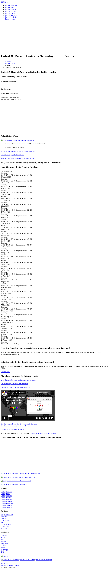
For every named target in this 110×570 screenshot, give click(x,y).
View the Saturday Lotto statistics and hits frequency (18, 380)
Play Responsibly (7, 515)
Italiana (3, 541)
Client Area (5, 520)
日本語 (3, 545)
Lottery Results (10, 11)
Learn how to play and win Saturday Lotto (15, 387)
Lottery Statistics (10, 13)
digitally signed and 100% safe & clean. (43, 433)
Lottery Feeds (10, 7)
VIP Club (4, 518)
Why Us (4, 528)
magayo (3, 2)
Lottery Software (11, 5)
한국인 (3, 548)
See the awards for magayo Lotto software (15, 426)
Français (4, 539)
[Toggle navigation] (7, 2)
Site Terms (4, 565)
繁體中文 (4, 552)
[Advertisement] (55, 37)
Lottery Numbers (11, 15)
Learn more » (5, 358)
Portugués (4, 543)
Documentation (6, 524)
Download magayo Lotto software (12, 155)
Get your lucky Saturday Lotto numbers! (14, 384)
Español (3, 537)
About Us (4, 563)
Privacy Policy (14, 565)
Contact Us (4, 526)
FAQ (2, 522)
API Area (4, 517)
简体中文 (4, 550)
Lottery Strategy (10, 19)
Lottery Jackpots (6, 507)
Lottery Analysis (10, 9)
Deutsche (4, 535)
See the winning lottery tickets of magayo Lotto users (19, 151)
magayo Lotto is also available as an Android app (17, 158)
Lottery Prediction (11, 17)
